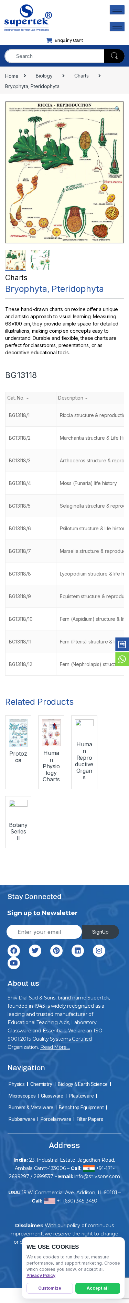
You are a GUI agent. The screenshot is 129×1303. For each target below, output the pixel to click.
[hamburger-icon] (117, 10)
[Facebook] (14, 951)
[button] (117, 109)
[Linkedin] (78, 951)
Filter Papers (90, 1119)
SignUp (100, 932)
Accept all (98, 1288)
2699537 (43, 1176)
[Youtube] (14, 963)
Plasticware (81, 1096)
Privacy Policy (40, 1275)
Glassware (52, 1096)
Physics (17, 1084)
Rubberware (22, 1119)
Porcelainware (56, 1119)
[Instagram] (99, 951)
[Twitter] (35, 951)
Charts (16, 277)
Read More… (55, 1047)
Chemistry (41, 1084)
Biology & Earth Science (83, 1084)
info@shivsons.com (97, 1176)
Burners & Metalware (31, 1107)
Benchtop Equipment (81, 1107)
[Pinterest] (56, 951)
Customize (49, 1288)
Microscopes (22, 1096)
